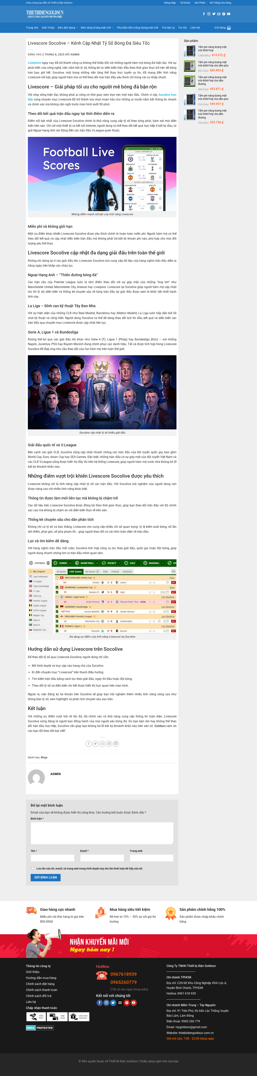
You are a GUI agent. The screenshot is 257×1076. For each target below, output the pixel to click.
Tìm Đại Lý (168, 27)
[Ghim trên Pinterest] (109, 744)
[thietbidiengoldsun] (45, 14)
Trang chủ (32, 27)
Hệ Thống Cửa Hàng (220, 2)
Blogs (44, 757)
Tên (34, 851)
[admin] (36, 777)
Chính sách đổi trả (38, 996)
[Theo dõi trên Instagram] (208, 14)
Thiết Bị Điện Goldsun (123, 1061)
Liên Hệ (195, 27)
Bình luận (37, 818)
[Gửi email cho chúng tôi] (218, 14)
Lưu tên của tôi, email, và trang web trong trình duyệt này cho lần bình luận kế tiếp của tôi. (89, 868)
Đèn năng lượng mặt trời (96, 27)
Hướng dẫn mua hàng (41, 978)
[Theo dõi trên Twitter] (213, 14)
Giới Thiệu (48, 27)
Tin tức (182, 27)
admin (75, 54)
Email (84, 851)
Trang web (136, 851)
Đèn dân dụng (66, 27)
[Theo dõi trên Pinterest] (223, 14)
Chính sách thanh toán (41, 990)
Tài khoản (185, 2)
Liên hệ (31, 1002)
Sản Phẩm (200, 2)
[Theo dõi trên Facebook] (203, 14)
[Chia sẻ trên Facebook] (89, 744)
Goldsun (160, 726)
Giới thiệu (32, 972)
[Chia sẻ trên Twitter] (95, 744)
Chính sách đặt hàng (40, 984)
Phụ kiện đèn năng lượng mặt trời (137, 27)
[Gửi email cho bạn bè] (102, 744)
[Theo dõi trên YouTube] (228, 14)
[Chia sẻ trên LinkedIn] (116, 744)
